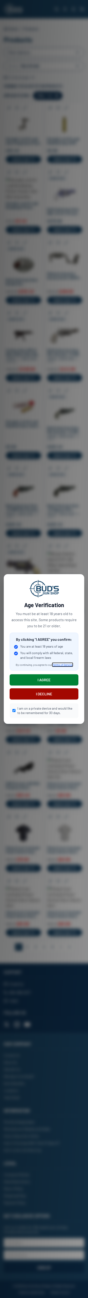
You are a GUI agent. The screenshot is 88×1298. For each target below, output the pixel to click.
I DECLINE (44, 694)
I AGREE (44, 680)
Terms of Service (63, 664)
